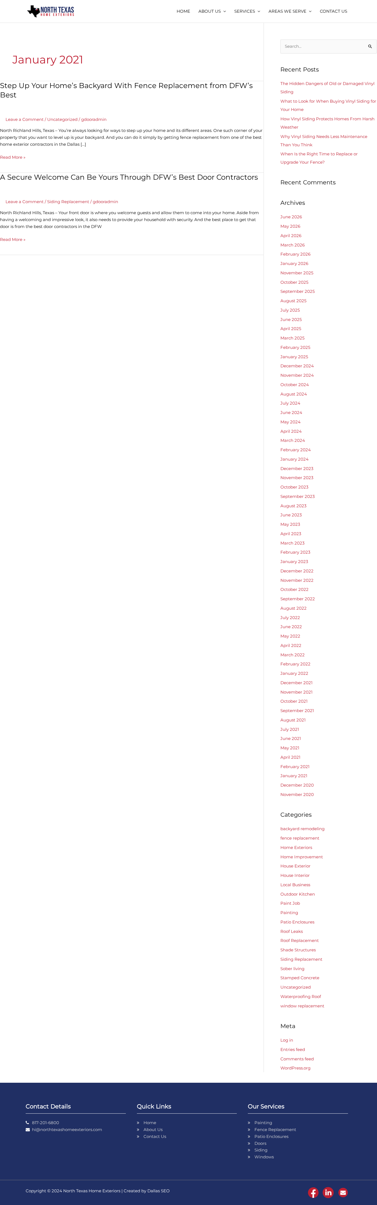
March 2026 (292, 245)
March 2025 (292, 338)
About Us (209, 11)
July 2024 (290, 403)
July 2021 (289, 729)
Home (183, 11)
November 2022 (297, 580)
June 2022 (291, 626)
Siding (260, 1150)
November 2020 (297, 794)
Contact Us (333, 11)
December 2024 (297, 365)
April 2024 (291, 431)
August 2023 (293, 505)
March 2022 (292, 654)
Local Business (295, 884)
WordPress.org (295, 1068)
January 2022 (294, 673)
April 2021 (290, 757)
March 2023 (292, 543)
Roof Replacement (299, 940)
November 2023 (296, 477)
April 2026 (290, 235)
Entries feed (292, 1049)
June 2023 (291, 514)
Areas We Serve (287, 11)
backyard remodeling (302, 828)
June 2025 (291, 319)
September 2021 (297, 710)
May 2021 (289, 747)
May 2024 (290, 421)
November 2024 (297, 375)
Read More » (12, 157)
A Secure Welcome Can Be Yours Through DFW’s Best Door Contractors (129, 177)
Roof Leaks (291, 931)
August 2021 (293, 720)
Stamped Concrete (299, 977)
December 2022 (297, 571)
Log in (286, 1040)
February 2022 (295, 664)
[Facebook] (313, 1192)
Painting (289, 912)
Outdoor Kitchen (297, 894)
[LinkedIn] (328, 1192)
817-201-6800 (45, 1122)
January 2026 (294, 263)
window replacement (302, 1005)
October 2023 (294, 487)
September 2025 (297, 291)
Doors (260, 1143)
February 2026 (295, 254)
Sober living (292, 968)
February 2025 (295, 347)
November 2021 (296, 692)
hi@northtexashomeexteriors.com (67, 1129)
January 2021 (293, 775)
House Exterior (295, 866)
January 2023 (294, 561)
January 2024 (294, 459)
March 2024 (292, 440)
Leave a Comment (25, 119)
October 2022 (294, 589)
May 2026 (290, 226)
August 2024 (293, 394)
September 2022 (297, 598)
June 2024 (291, 412)
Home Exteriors (296, 847)
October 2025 (294, 282)
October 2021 (293, 701)
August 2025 (293, 300)
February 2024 (295, 449)
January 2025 (294, 356)
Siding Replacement (68, 201)
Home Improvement (301, 856)
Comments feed (297, 1058)
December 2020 (297, 785)
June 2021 (290, 738)
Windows (264, 1156)
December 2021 (296, 682)
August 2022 (293, 608)
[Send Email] (343, 1192)
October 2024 (294, 384)
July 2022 (290, 617)
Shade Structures (298, 949)
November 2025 (296, 272)
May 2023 (290, 524)
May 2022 (290, 636)
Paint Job (290, 903)
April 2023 (290, 533)
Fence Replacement (275, 1129)
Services (244, 11)
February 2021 (294, 766)
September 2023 (297, 496)
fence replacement (299, 838)
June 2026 (291, 216)
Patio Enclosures (297, 922)
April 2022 (290, 645)
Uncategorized (62, 119)
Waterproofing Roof (300, 996)
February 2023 (295, 552)
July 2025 (290, 310)
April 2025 (290, 328)
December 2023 (296, 468)
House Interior (295, 875)
